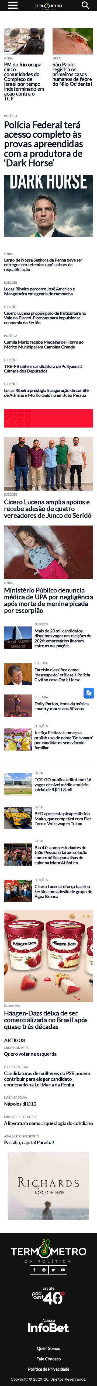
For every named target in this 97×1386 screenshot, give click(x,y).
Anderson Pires (16, 1048)
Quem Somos (48, 1348)
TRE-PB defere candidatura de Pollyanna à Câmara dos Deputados (43, 369)
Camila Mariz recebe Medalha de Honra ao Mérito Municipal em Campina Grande (44, 344)
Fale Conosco (48, 1358)
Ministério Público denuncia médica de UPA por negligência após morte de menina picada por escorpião (48, 600)
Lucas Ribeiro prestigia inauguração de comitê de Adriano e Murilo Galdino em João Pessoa (46, 393)
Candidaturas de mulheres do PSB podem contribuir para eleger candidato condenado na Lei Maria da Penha (47, 1078)
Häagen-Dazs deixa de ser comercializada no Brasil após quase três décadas (46, 1019)
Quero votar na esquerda (30, 1054)
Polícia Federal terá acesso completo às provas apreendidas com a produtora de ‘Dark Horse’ (43, 143)
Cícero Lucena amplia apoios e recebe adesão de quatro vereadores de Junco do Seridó (47, 508)
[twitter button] (53, 1270)
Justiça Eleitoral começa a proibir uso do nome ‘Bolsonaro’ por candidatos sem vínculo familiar (63, 740)
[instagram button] (43, 1270)
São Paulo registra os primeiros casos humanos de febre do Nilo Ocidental (72, 74)
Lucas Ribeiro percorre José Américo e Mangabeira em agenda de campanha (39, 291)
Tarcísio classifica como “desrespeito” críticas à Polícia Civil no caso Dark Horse (62, 674)
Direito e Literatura (20, 1117)
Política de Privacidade (48, 1369)
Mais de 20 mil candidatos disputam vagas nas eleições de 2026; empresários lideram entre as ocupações (62, 638)
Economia (12, 1006)
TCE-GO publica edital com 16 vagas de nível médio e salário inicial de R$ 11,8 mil (62, 784)
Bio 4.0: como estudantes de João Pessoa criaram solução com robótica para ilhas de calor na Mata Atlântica (60, 855)
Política (10, 116)
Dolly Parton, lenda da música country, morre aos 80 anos (61, 706)
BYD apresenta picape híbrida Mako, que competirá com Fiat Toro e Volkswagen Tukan (62, 818)
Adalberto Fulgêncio (21, 1136)
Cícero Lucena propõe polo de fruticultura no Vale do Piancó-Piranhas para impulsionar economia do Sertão (45, 317)
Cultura (41, 697)
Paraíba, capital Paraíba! (29, 1142)
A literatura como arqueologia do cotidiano (48, 1123)
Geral (8, 58)
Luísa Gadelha (15, 1097)
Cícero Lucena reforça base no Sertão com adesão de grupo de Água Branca (63, 891)
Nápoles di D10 (20, 1104)
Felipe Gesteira (16, 1067)
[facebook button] (34, 1270)
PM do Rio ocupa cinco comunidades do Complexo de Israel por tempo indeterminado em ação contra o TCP (24, 81)
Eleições (11, 282)
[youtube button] (62, 1270)
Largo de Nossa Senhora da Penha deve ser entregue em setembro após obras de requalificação (43, 264)
